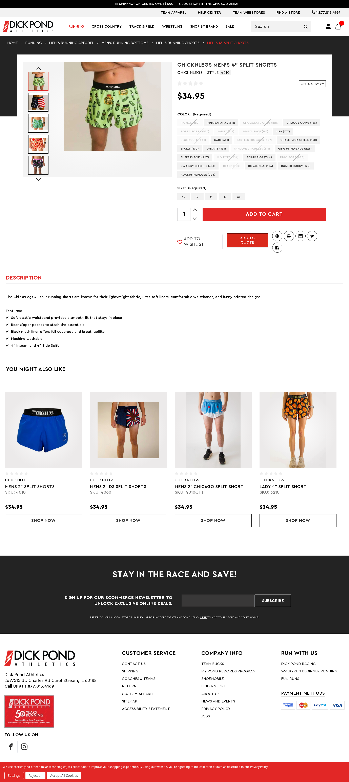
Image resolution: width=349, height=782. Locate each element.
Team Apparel (173, 12)
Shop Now (56, 520)
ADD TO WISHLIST (194, 242)
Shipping (130, 671)
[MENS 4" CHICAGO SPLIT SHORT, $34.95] (298, 430)
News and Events (218, 701)
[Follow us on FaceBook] (11, 747)
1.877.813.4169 (327, 12)
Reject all (35, 775)
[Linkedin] (300, 236)
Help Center (209, 12)
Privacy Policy (215, 709)
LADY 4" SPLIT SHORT (198, 487)
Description (24, 278)
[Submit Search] (305, 26)
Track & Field (142, 26)
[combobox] (281, 26)
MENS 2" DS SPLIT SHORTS (33, 487)
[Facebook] (277, 248)
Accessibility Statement (146, 709)
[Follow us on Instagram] (24, 747)
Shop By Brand (204, 26)
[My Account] (328, 26)
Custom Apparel (138, 694)
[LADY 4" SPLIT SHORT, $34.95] (213, 430)
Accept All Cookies (64, 775)
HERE (203, 617)
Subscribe (273, 601)
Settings (14, 775)
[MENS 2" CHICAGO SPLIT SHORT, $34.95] (128, 430)
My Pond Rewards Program (228, 671)
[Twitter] (312, 236)
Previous (37, 68)
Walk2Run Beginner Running (309, 671)
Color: (194, 114)
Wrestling (172, 26)
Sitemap (129, 701)
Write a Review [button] (312, 84)
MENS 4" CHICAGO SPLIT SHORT (294, 487)
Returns (130, 686)
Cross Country (107, 26)
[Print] (289, 236)
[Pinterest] (277, 236)
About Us (210, 694)
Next (38, 176)
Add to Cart (264, 214)
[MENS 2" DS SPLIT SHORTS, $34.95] (43, 430)
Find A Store (288, 12)
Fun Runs (290, 678)
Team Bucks (212, 664)
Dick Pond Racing (298, 664)
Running (76, 26)
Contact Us (134, 664)
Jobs (205, 716)
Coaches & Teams (138, 678)
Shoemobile (212, 678)
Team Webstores (249, 12)
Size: (191, 188)
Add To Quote (247, 240)
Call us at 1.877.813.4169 (29, 686)
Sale (230, 26)
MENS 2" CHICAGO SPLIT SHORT (124, 487)
